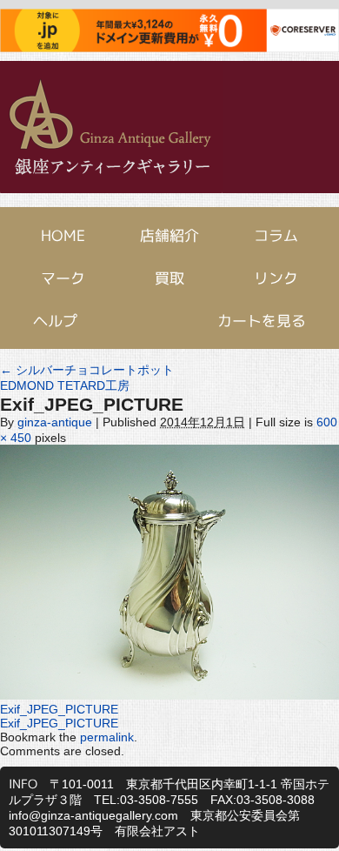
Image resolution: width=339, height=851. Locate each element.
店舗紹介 (169, 235)
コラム (276, 235)
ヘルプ (55, 321)
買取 (169, 278)
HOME (63, 235)
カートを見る (261, 321)
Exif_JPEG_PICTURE (59, 709)
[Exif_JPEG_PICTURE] (169, 695)
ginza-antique (54, 422)
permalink (107, 737)
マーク (63, 278)
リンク (276, 278)
